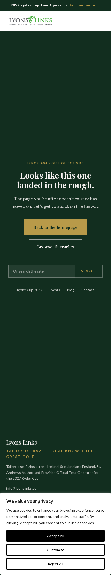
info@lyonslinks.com (22, 488)
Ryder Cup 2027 (29, 290)
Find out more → (85, 5)
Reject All (55, 564)
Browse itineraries (55, 246)
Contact (87, 290)
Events (55, 290)
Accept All (55, 536)
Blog (70, 290)
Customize (55, 550)
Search (89, 271)
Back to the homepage (55, 227)
